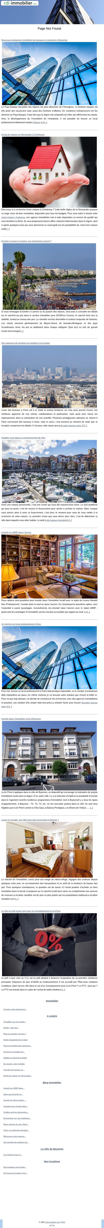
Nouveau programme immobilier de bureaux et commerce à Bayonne (34, 40)
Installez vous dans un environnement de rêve (23, 438)
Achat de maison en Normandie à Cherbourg (22, 134)
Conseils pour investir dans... (15, 1106)
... (45, 122)
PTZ (27, 978)
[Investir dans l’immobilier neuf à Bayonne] (49, 755)
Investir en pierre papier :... (15, 1100)
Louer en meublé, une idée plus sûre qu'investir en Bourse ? (30, 820)
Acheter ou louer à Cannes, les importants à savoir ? (26, 241)
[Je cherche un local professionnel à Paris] (49, 657)
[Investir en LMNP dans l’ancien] (49, 567)
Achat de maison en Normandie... (17, 1076)
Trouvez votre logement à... (15, 1009)
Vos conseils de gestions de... (16, 1142)
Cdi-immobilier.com (52, 1222)
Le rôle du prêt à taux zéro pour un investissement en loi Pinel (30, 911)
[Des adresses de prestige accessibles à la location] (49, 376)
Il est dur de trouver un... (14, 1070)
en (50, 1225)
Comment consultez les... (14, 1052)
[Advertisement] (52, 1199)
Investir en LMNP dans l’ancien (16, 532)
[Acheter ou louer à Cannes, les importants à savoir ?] (49, 276)
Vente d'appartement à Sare (15, 1040)
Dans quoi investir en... (13, 1094)
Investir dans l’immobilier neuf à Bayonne (21, 719)
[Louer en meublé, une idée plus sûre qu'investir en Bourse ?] (49, 850)
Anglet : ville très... (11, 1028)
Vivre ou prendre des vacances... (17, 1046)
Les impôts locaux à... (12, 1155)
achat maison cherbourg (13, 217)
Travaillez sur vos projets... (14, 1022)
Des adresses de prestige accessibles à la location (25, 343)
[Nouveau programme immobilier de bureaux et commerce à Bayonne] (49, 73)
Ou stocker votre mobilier (14, 1064)
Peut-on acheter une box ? (14, 1034)
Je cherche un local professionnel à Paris (21, 624)
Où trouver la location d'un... (15, 1173)
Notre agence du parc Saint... (16, 1124)
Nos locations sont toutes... (15, 1167)
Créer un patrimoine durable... (16, 1130)
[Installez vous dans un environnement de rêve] (49, 471)
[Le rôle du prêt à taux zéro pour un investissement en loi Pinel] (49, 944)
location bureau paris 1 (72, 425)
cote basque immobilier (57, 520)
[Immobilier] (52, 12)
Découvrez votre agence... (14, 1136)
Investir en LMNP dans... (14, 1088)
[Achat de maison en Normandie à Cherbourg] (49, 172)
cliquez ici (38, 122)
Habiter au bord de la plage (15, 1058)
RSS (63, 1222)
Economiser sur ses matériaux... (17, 1118)
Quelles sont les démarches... (16, 1112)
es (54, 1225)
